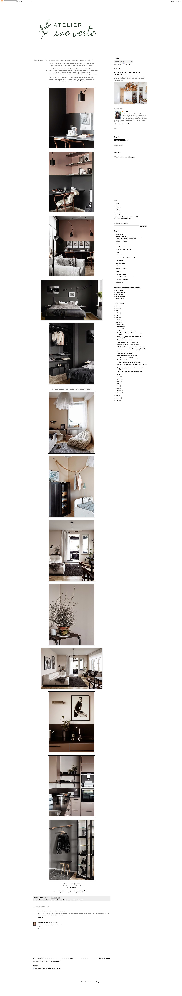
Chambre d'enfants (51, 899)
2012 (117, 398)
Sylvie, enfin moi (120, 298)
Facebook (118, 207)
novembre (120, 326)
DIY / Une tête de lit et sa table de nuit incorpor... (131, 346)
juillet (119, 379)
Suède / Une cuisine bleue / (125, 340)
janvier (119, 393)
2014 (117, 322)
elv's (117, 244)
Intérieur (65, 899)
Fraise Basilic (119, 290)
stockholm (76, 899)
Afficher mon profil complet (122, 124)
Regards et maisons (122, 279)
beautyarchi (119, 234)
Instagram (118, 212)
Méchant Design (121, 274)
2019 (117, 310)
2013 (117, 395)
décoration (60, 899)
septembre (120, 374)
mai (118, 383)
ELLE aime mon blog (121, 214)
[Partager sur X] (55, 898)
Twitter (117, 210)
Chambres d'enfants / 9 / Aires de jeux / (128, 357)
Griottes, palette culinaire (123, 249)
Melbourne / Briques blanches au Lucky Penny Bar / (132, 349)
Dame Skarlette (120, 292)
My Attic (118, 271)
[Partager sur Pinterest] (59, 898)
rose (72, 899)
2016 (117, 317)
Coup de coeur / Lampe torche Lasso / (128, 342)
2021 (117, 306)
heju (117, 252)
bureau (44, 899)
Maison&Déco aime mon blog (123, 218)
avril (118, 386)
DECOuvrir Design (121, 241)
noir (70, 899)
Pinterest (118, 205)
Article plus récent (38, 958)
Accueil (71, 958)
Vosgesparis (119, 282)
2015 (117, 320)
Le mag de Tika (120, 296)
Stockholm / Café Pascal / (124, 360)
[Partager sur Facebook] (57, 898)
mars (118, 388)
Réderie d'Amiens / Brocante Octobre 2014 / (129, 362)
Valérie (126, 111)
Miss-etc (118, 266)
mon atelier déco (121, 268)
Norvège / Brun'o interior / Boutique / (128, 355)
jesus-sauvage (120, 260)
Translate (128, 64)
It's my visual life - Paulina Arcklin (126, 257)
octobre (119, 328)
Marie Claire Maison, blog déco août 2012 (127, 216)
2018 (117, 313)
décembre (120, 324)
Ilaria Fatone (120, 255)
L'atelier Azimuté (121, 263)
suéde (81, 899)
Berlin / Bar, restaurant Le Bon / (126, 330)
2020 (117, 308)
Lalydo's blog (120, 294)
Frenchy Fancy (120, 246)
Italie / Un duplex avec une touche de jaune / (130, 371)
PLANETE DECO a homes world (125, 277)
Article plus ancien (104, 958)
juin (118, 381)
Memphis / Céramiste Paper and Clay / (128, 351)
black (40, 899)
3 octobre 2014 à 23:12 (52, 922)
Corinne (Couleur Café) (44, 911)
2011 (117, 400)
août (118, 376)
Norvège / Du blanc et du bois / (126, 353)
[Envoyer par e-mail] (52, 898)
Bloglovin (118, 209)
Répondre (40, 917)
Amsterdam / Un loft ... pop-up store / (128, 344)
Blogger (98, 982)
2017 (117, 315)
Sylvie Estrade (41, 922)
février (119, 390)
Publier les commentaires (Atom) (50, 961)
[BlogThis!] (54, 898)
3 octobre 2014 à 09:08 (58, 911)
